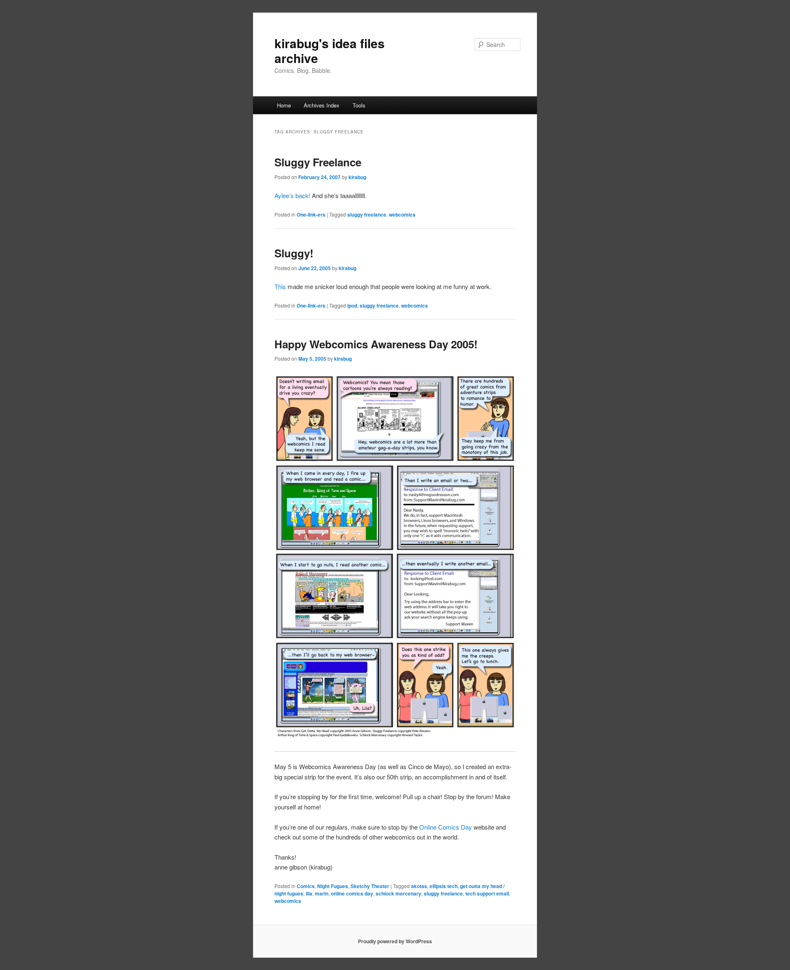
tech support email (487, 893)
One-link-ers (311, 214)
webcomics (402, 214)
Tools (359, 105)
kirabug (357, 177)
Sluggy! (294, 253)
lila (309, 893)
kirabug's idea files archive (329, 50)
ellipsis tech (444, 886)
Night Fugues (332, 886)
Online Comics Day (445, 827)
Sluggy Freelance (317, 162)
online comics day (352, 893)
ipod (352, 305)
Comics (306, 886)
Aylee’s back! (292, 195)
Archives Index (321, 105)
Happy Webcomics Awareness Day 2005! (376, 344)
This (280, 286)
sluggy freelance (366, 214)
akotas (419, 886)
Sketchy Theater (370, 886)
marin (321, 893)
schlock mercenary (398, 893)
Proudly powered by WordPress (395, 941)
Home (284, 105)
